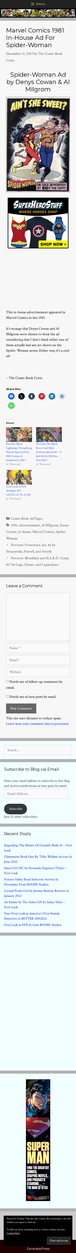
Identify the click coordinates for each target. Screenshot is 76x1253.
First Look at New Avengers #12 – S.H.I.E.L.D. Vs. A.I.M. (18, 491)
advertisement (29, 525)
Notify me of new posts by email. (33, 696)
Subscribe (15, 809)
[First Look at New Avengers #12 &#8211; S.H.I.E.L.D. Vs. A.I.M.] (19, 477)
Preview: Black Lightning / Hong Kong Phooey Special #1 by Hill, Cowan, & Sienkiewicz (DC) (19, 452)
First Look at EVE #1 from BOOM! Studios (32, 925)
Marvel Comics (43, 531)
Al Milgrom (50, 525)
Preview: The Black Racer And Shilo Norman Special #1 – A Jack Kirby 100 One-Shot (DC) (48, 452)
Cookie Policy (13, 1233)
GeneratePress (38, 1249)
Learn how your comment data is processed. (37, 723)
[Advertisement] (38, 277)
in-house (24, 531)
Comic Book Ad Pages (26, 518)
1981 (14, 525)
